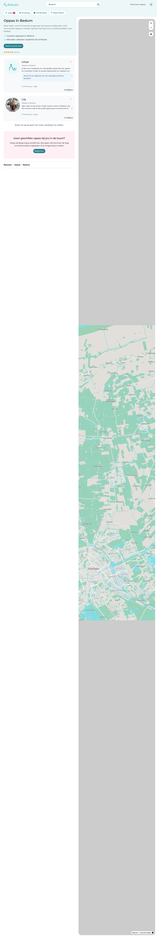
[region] (116, 477)
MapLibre (135, 933)
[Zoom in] (151, 23)
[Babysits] (11, 4)
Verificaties (41, 13)
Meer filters (58, 13)
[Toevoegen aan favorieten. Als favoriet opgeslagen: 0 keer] (70, 62)
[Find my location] (151, 34)
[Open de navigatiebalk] (151, 4)
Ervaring (25, 13)
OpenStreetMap (146, 933)
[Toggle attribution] (152, 932)
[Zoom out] (151, 27)
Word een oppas (138, 4)
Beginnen (39, 151)
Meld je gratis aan (13, 46)
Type (10, 13)
